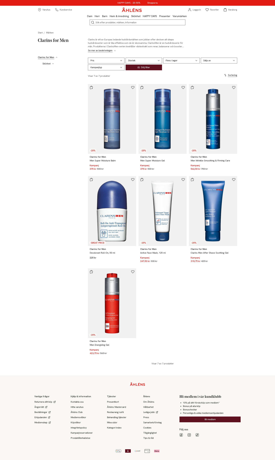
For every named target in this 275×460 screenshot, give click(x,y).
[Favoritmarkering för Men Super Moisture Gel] (183, 87)
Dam (89, 16)
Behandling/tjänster (116, 417)
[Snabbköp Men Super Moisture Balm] (91, 87)
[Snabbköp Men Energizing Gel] (91, 271)
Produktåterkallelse (80, 437)
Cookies (147, 427)
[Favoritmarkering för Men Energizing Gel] (132, 271)
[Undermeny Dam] (93, 16)
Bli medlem (210, 419)
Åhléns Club (77, 412)
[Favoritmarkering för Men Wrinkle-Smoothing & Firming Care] (233, 87)
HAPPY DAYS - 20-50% (128, 2)
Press (146, 417)
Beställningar (40, 412)
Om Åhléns (148, 401)
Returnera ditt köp (43, 401)
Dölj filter (145, 67)
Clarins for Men (46, 57)
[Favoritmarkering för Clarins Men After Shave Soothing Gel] (233, 179)
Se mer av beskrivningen (100, 50)
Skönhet (136, 16)
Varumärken (180, 16)
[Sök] (92, 22)
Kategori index (114, 427)
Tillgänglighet (150, 432)
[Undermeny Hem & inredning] (130, 16)
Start (40, 32)
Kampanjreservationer (82, 432)
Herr (97, 16)
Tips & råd (148, 437)
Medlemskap (40, 422)
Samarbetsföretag (152, 422)
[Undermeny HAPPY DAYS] (158, 16)
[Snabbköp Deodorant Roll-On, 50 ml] (91, 179)
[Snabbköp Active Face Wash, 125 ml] (142, 179)
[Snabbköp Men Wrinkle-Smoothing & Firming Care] (192, 87)
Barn (104, 16)
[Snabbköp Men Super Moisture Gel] (142, 87)
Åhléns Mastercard (116, 407)
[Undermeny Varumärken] (187, 16)
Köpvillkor (76, 422)
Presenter (164, 16)
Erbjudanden (40, 417)
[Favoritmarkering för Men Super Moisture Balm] (132, 87)
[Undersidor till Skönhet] (53, 63)
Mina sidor (112, 422)
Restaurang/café (115, 412)
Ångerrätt (39, 407)
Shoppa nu (152, 2)
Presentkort (113, 401)
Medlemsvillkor (78, 417)
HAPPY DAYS (150, 16)
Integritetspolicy (79, 427)
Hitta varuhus (77, 407)
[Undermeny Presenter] (171, 16)
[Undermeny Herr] (101, 16)
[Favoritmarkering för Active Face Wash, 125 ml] (183, 179)
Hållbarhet (148, 407)
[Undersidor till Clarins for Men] (56, 57)
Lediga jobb (149, 412)
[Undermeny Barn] (108, 16)
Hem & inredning (119, 16)
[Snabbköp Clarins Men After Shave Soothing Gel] (192, 179)
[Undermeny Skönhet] (141, 16)
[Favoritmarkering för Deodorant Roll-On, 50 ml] (132, 179)
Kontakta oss (77, 401)
